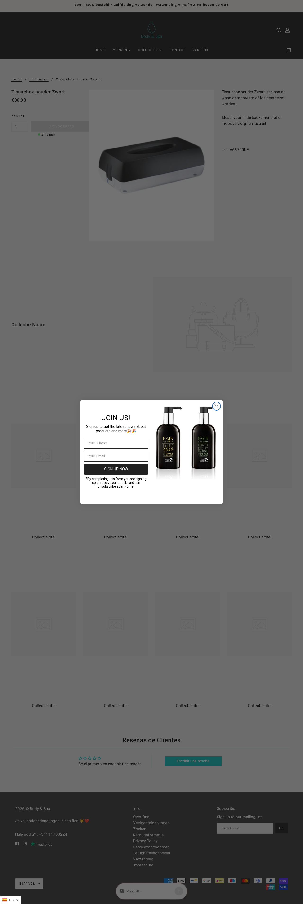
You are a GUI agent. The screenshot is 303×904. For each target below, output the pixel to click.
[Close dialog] (216, 406)
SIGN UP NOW (116, 469)
